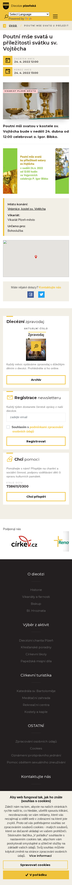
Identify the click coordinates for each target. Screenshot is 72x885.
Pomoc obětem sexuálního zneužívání (36, 762)
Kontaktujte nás (49, 287)
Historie (36, 590)
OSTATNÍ (36, 725)
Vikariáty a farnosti (36, 597)
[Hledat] (6, 16)
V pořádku (38, 875)
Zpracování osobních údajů (36, 741)
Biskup (36, 604)
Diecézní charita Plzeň (36, 640)
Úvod (13, 25)
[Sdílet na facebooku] (30, 294)
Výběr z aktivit (36, 624)
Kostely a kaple (36, 712)
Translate (38, 18)
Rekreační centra (36, 705)
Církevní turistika (36, 675)
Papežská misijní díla (36, 661)
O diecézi (36, 574)
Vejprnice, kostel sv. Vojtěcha (27, 208)
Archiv (36, 380)
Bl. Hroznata (36, 611)
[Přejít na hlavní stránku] (19, 6)
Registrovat (36, 441)
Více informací (40, 856)
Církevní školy (36, 654)
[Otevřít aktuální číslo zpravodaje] (36, 346)
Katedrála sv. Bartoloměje (36, 691)
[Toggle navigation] (55, 16)
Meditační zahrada (36, 698)
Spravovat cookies (35, 865)
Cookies (36, 748)
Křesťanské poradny (36, 647)
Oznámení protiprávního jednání (36, 755)
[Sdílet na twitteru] (41, 294)
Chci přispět (36, 496)
